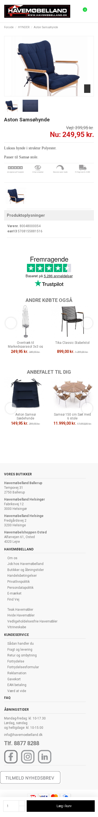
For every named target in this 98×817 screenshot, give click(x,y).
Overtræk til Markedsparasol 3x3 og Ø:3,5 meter (25, 347)
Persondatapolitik (20, 588)
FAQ (7, 698)
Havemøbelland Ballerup (23, 483)
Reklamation (16, 673)
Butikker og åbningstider (25, 570)
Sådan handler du (20, 643)
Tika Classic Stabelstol (72, 343)
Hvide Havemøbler (21, 615)
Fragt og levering (19, 650)
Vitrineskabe (16, 627)
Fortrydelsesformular (23, 667)
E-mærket (14, 593)
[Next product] (92, 27)
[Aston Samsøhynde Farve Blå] (16, 196)
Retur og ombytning (22, 655)
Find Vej (13, 599)
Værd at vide (16, 691)
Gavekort (14, 679)
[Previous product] (87, 27)
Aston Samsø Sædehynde (25, 416)
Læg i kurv (64, 806)
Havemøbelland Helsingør (24, 499)
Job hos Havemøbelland (25, 564)
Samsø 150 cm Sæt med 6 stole (72, 416)
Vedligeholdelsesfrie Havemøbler (32, 621)
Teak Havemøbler (20, 610)
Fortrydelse (15, 661)
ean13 (12, 231)
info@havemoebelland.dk (23, 735)
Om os (12, 558)
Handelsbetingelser (22, 576)
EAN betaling (16, 685)
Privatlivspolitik (18, 582)
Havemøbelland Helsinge (24, 516)
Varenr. (13, 226)
